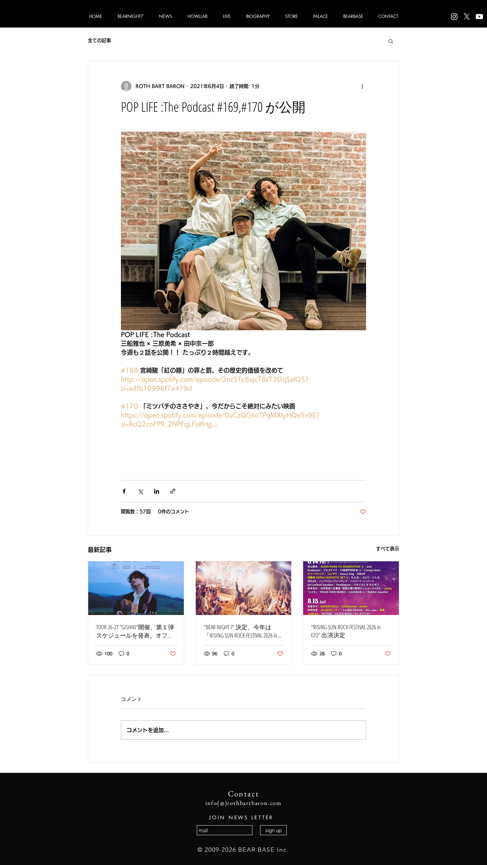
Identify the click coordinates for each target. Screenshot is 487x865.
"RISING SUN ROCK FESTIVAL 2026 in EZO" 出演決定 (346, 631)
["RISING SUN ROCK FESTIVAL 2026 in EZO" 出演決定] (351, 588)
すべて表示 (387, 548)
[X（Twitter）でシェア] (140, 491)
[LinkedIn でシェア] (156, 491)
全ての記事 (99, 40)
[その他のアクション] (362, 86)
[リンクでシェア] (173, 491)
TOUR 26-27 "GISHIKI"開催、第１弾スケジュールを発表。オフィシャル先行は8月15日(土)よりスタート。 (135, 631)
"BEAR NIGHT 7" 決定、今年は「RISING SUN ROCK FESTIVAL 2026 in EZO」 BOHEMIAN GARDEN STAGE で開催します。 (242, 631)
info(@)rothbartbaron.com (243, 803)
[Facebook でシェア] (124, 491)
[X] (466, 16)
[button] (391, 40)
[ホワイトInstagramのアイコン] (454, 16)
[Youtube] (479, 16)
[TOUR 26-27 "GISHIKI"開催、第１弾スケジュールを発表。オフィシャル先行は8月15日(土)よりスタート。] (136, 588)
